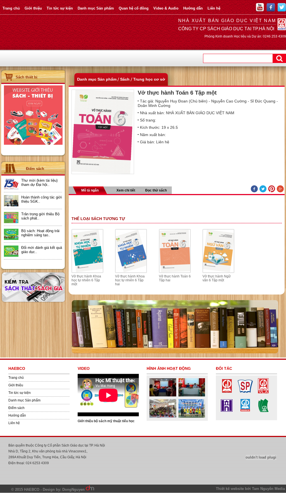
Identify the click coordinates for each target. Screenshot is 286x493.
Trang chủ (11, 8)
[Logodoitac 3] (263, 412)
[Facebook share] (254, 189)
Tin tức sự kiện (60, 8)
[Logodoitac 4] (245, 412)
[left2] (33, 144)
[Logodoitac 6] (227, 412)
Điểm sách (16, 408)
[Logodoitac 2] (245, 392)
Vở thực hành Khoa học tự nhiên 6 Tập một (86, 280)
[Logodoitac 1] (227, 392)
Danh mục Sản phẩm (96, 8)
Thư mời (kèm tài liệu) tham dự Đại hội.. (39, 182)
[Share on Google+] (280, 189)
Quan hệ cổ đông (134, 8)
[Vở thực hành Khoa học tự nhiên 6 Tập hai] (131, 272)
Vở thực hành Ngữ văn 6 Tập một (216, 278)
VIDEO (84, 368)
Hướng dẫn (193, 8)
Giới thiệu (33, 8)
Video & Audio (165, 8)
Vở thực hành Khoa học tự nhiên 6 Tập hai (130, 280)
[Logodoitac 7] (263, 392)
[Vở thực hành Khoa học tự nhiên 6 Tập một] (87, 272)
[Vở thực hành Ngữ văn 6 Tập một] (218, 272)
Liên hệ (214, 8)
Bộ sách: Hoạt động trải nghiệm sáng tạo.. (40, 233)
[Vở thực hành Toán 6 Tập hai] (175, 272)
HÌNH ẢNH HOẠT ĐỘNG (169, 368)
